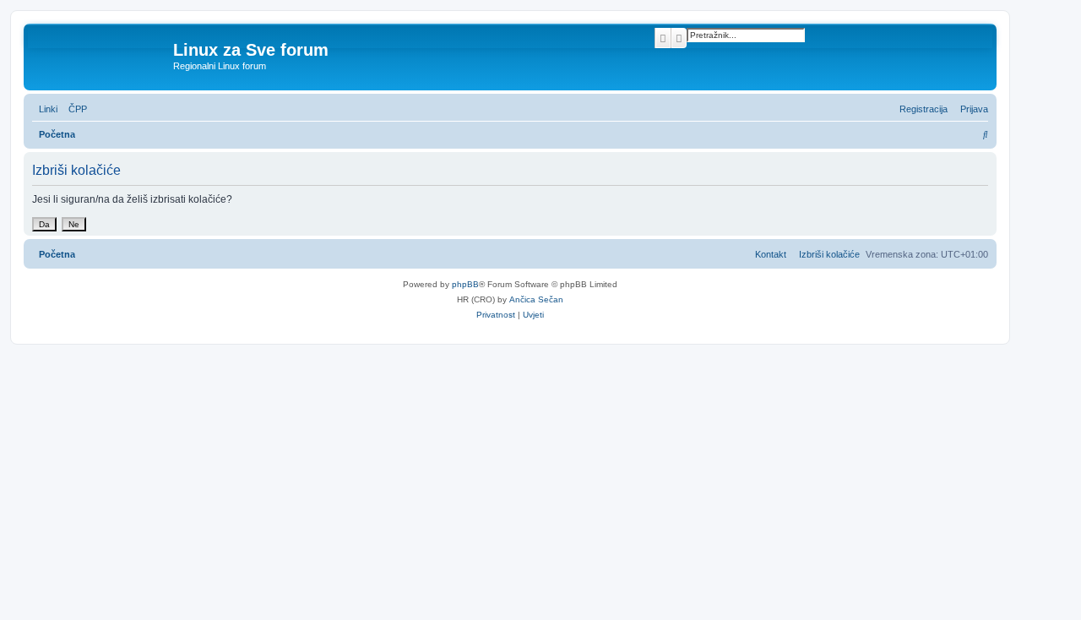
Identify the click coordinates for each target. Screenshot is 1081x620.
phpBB (465, 284)
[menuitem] (74, 109)
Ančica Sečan (536, 299)
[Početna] (100, 55)
